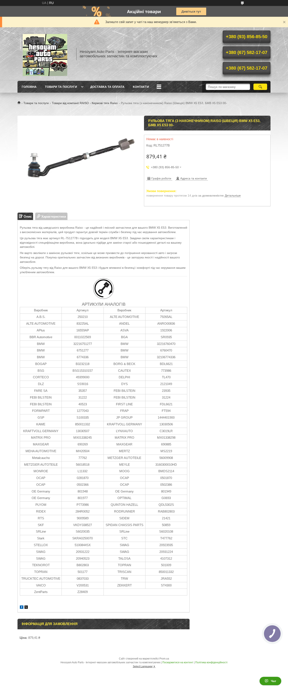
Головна (29, 86)
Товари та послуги (61, 86)
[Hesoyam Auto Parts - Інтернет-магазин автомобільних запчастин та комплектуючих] (44, 54)
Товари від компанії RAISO (70, 103)
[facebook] (21, 607)
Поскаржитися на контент (177, 662)
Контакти (141, 86)
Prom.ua (164, 658)
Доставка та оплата (107, 86)
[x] (26, 607)
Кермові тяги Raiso (105, 103)
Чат (273, 681)
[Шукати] (260, 87)
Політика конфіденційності (211, 662)
